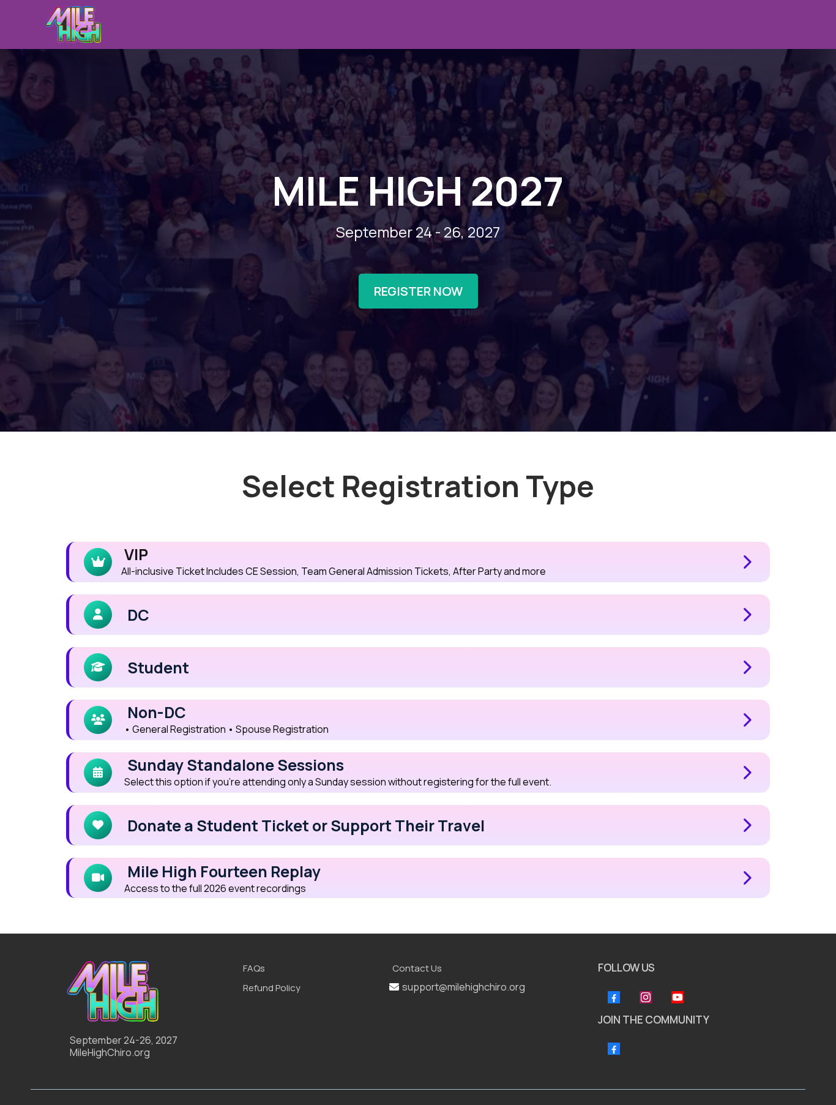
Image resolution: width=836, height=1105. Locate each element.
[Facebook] (614, 997)
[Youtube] (677, 997)
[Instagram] (646, 997)
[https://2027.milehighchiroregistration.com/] (149, 991)
